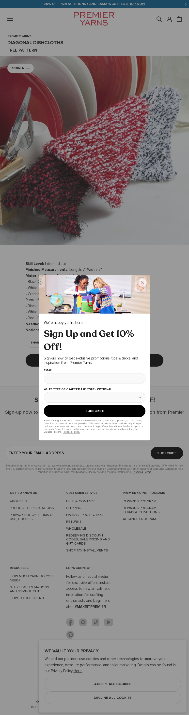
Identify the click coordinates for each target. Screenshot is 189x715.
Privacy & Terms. (71, 431)
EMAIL (48, 370)
